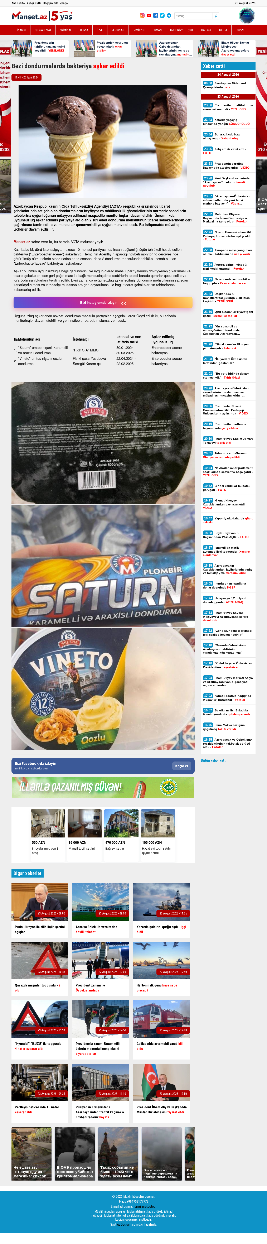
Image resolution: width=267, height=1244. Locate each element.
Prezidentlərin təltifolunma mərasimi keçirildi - (228, 107)
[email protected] (145, 1207)
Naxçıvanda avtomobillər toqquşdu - (227, 281)
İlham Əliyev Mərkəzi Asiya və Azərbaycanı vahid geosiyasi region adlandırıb (228, 681)
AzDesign (123, 1224)
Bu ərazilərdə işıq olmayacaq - (221, 136)
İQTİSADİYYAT (43, 30)
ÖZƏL (100, 30)
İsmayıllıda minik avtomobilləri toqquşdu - (226, 551)
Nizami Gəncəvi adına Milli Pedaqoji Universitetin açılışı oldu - (228, 235)
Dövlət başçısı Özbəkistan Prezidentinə (227, 665)
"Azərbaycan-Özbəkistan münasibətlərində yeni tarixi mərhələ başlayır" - (227, 199)
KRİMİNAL (66, 30)
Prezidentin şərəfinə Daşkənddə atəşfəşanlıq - (226, 165)
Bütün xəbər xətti (214, 760)
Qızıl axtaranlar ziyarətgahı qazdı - (228, 313)
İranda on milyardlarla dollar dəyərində (224, 585)
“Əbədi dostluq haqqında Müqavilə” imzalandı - (227, 697)
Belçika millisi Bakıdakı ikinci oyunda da (226, 712)
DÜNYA (84, 30)
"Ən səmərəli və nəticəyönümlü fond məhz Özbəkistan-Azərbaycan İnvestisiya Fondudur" (222, 330)
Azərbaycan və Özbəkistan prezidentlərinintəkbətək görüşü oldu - (228, 743)
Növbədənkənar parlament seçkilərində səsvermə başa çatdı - (228, 471)
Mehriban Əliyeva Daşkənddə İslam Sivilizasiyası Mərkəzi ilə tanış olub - (225, 217)
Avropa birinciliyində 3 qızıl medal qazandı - (225, 266)
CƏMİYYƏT (139, 30)
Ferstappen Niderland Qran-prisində (224, 85)
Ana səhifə (18, 3)
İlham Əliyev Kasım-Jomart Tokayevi (228, 440)
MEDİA (223, 30)
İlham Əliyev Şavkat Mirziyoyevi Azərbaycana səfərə (225, 616)
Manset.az (22, 241)
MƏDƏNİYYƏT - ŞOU (181, 30)
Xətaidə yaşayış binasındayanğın (226, 121)
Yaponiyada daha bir (228, 520)
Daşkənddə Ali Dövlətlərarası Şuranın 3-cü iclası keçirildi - (227, 297)
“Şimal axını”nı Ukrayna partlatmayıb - (226, 346)
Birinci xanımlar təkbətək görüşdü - (227, 487)
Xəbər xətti (34, 3)
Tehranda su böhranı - (225, 455)
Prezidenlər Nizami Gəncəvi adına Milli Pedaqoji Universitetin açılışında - (225, 409)
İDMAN (158, 30)
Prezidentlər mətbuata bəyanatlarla (224, 426)
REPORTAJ (118, 30)
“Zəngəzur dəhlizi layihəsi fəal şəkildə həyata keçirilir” (227, 632)
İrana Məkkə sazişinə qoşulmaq (224, 727)
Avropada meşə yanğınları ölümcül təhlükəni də (227, 252)
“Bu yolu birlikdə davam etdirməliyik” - (226, 375)
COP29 (240, 30)
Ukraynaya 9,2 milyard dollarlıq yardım (225, 600)
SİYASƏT (21, 30)
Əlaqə (64, 3)
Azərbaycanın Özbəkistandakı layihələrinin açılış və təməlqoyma (228, 569)
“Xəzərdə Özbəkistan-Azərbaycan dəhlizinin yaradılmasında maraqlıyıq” (224, 648)
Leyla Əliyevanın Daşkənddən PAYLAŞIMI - (226, 535)
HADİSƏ (206, 30)
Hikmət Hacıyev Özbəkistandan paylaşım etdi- (224, 504)
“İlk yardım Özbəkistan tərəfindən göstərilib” (225, 361)
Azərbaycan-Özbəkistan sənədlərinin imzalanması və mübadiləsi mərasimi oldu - (226, 391)
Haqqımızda (50, 3)
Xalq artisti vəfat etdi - (225, 151)
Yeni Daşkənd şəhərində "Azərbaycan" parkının (226, 181)
